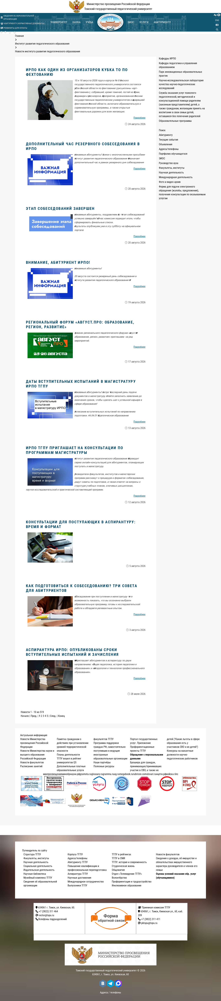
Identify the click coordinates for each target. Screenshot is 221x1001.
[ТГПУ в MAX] (9, 32)
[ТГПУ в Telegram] (5, 32)
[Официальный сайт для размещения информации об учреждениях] (54, 801)
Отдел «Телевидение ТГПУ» (127, 873)
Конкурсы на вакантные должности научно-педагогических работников (182, 754)
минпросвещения (52, 774)
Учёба (89, 22)
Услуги (144, 22)
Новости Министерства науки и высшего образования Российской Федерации (37, 754)
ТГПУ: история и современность (129, 862)
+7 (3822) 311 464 (48, 911)
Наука (76, 22)
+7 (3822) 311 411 (150, 919)
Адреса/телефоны (169, 149)
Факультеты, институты (171, 167)
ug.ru (116, 774)
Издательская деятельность (39, 869)
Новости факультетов (32, 762)
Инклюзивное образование (126, 885)
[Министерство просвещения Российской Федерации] (76, 800)
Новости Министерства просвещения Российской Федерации (34, 743)
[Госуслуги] (99, 783)
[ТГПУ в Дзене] (14, 32)
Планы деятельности (68, 754)
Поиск (162, 130)
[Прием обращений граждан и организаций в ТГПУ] (111, 919)
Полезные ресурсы (104, 766)
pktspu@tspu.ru (149, 923)
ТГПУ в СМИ (118, 858)
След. (53, 715)
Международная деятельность (176, 177)
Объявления (165, 144)
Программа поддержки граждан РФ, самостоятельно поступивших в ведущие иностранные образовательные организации (110, 750)
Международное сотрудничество (86, 881)
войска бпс (172, 774)
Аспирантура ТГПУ (78, 873)
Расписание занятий (31, 766)
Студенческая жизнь (123, 866)
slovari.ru (151, 774)
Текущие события (168, 139)
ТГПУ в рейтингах (121, 854)
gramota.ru (85, 774)
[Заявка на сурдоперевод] (215, 15)
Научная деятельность (171, 172)
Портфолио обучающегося (173, 153)
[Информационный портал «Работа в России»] (76, 784)
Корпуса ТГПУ (75, 854)
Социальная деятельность (37, 866)
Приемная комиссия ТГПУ (155, 907)
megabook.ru (126, 774)
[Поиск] (217, 29)
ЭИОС (130, 22)
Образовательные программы (175, 120)
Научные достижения (79, 877)
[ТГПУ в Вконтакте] (1, 32)
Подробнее (139, 117)
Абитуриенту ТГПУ (78, 862)
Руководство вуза (168, 163)
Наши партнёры (102, 762)
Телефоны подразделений (52, 919)
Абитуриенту (162, 22)
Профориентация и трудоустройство (131, 881)
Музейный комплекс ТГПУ (37, 877)
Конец (61, 715)
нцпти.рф (161, 774)
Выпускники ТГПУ (77, 885)
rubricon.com (140, 774)
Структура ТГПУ (32, 854)
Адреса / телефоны (110, 992)
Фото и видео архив (170, 181)
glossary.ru (97, 774)
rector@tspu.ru (46, 915)
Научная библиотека (34, 873)
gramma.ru (108, 774)
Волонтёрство (119, 877)
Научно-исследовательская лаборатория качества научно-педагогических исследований (181, 84)
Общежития (118, 869)
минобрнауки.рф (71, 774)
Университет (58, 22)
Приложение (144, 743)
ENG (217, 20)
